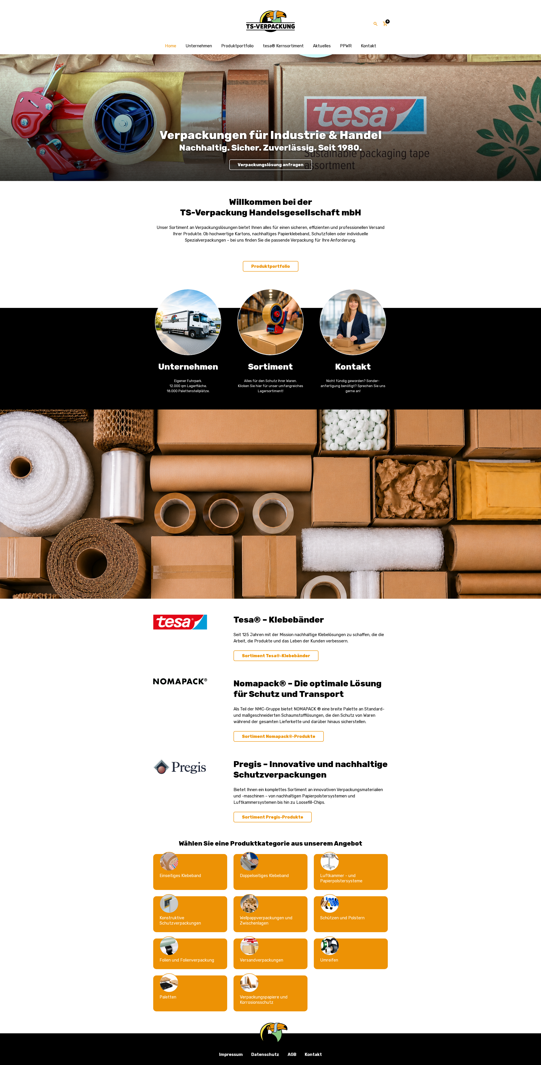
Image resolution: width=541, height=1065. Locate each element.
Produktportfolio (237, 45)
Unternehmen (199, 45)
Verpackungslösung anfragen (270, 164)
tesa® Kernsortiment (283, 45)
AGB (292, 1054)
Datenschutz (265, 1054)
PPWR (346, 45)
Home (170, 45)
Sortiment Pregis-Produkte (272, 817)
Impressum (231, 1054)
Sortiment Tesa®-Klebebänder (276, 655)
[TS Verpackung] (270, 21)
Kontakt (368, 45)
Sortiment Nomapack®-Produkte (278, 736)
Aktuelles (322, 45)
